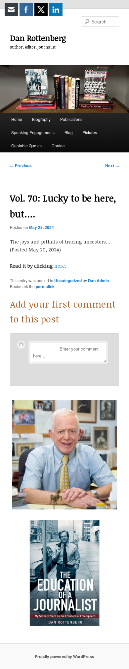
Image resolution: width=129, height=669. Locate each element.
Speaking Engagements (33, 132)
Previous (21, 165)
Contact (58, 145)
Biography (41, 119)
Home (16, 119)
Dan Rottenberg (38, 37)
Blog (68, 132)
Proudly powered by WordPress (64, 656)
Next (112, 165)
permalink (45, 286)
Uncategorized (68, 280)
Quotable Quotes (26, 145)
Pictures (89, 132)
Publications (71, 119)
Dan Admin (98, 280)
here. (60, 265)
